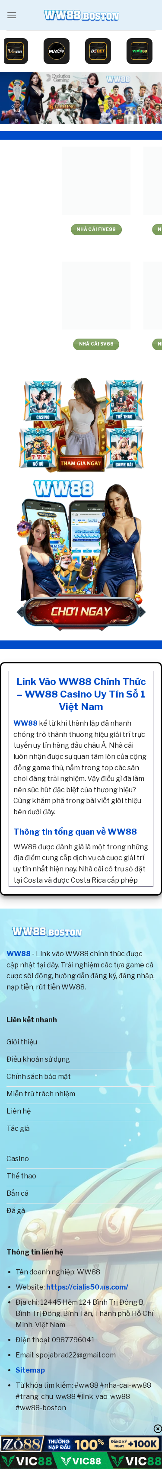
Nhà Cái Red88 (121, 229)
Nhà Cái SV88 (40, 344)
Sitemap (30, 1370)
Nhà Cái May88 (121, 344)
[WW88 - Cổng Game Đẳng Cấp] (81, 15)
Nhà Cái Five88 (40, 229)
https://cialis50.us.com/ (87, 1287)
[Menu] (11, 15)
